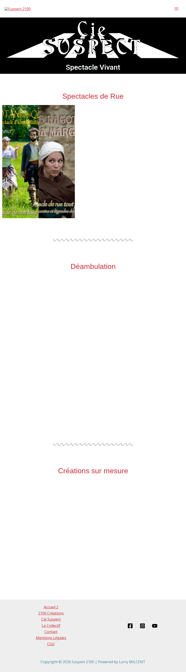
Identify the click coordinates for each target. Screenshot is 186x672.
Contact (51, 631)
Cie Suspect (51, 619)
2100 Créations (51, 613)
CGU (51, 643)
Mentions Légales (51, 637)
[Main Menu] (176, 9)
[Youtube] (154, 626)
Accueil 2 (51, 607)
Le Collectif (51, 625)
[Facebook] (130, 626)
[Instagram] (142, 626)
